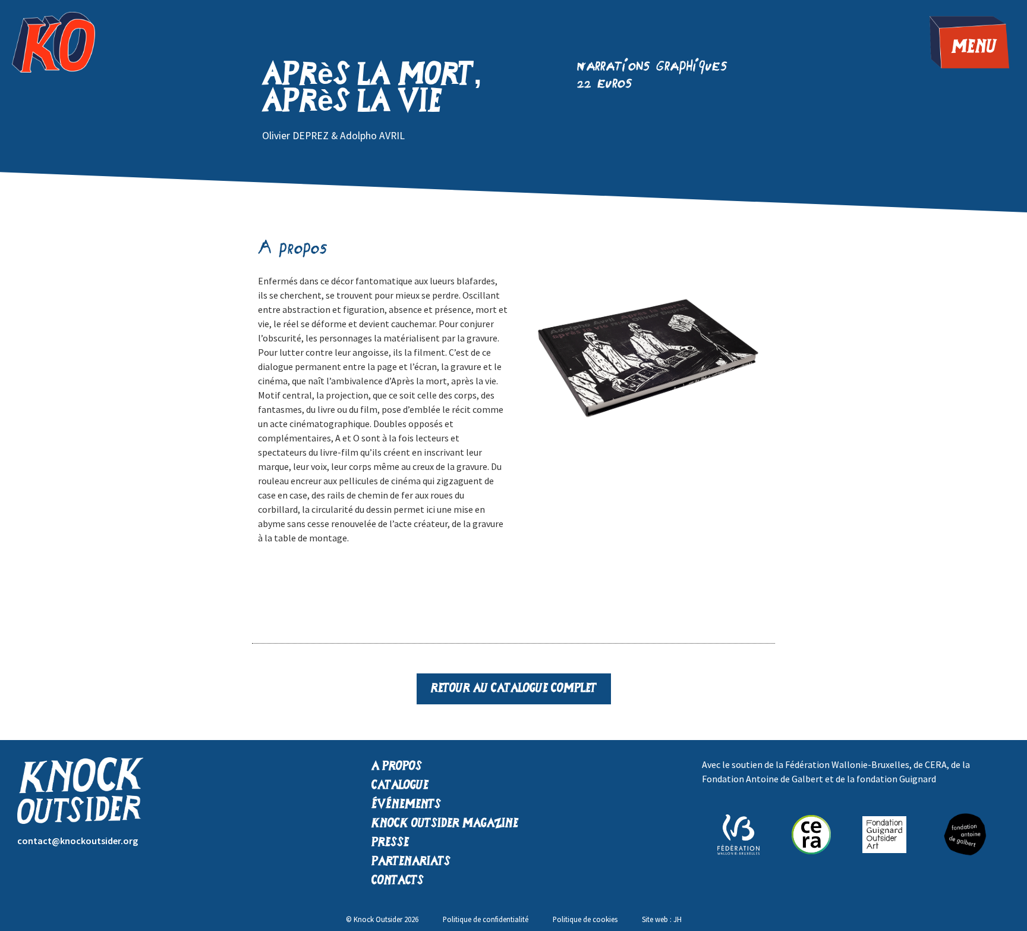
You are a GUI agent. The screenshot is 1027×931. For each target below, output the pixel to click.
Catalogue (400, 785)
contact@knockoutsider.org (77, 841)
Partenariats (411, 861)
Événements (406, 804)
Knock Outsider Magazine (444, 823)
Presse (390, 842)
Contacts (397, 880)
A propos (396, 766)
